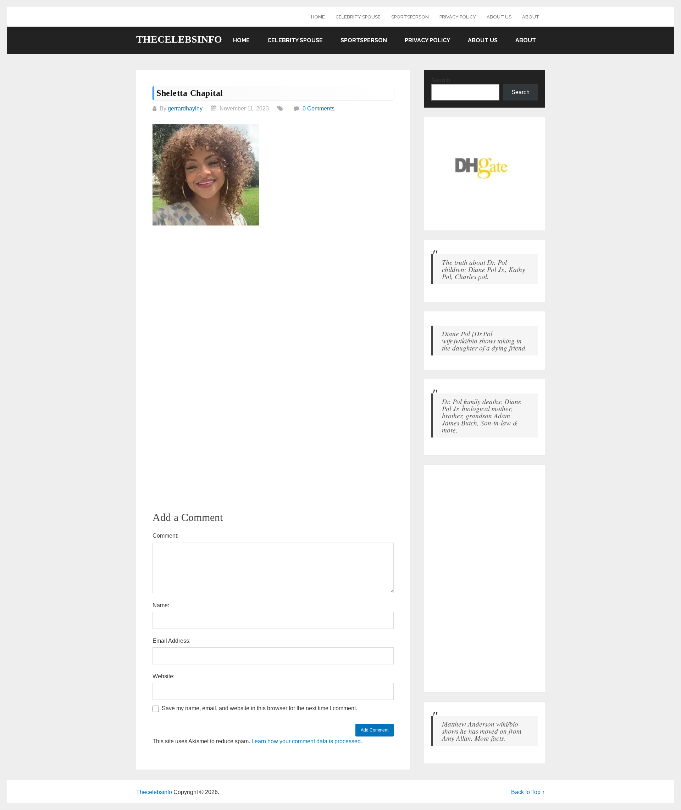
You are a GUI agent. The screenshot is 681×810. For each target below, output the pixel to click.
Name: (161, 605)
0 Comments (318, 108)
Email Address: (171, 641)
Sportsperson (410, 17)
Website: (164, 676)
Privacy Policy (457, 17)
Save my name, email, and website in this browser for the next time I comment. (259, 708)
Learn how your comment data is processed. (306, 741)
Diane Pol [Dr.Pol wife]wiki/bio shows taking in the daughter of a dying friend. (484, 340)
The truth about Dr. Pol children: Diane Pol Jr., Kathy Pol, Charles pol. (483, 269)
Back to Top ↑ (528, 792)
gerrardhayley (185, 108)
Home (318, 17)
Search (440, 80)
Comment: (165, 536)
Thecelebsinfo (179, 39)
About (530, 17)
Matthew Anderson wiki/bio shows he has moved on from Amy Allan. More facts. (481, 731)
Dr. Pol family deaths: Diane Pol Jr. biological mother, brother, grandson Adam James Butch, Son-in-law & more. (481, 415)
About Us (499, 17)
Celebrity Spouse (358, 17)
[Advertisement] (273, 285)
